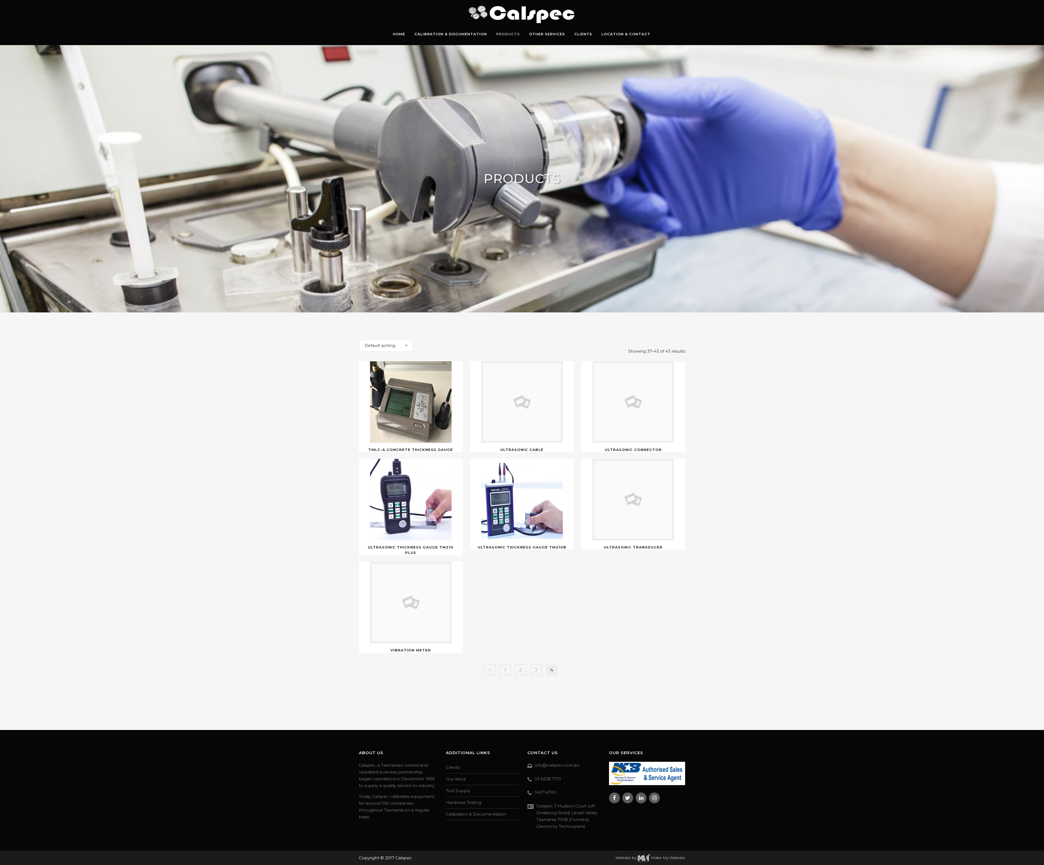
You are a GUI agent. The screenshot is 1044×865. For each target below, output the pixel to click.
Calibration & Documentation (476, 814)
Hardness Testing (463, 802)
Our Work (456, 779)
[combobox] (386, 346)
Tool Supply (458, 790)
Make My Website (667, 857)
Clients (453, 767)
